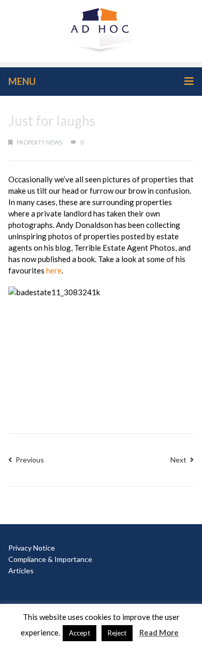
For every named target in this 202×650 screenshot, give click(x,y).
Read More (159, 632)
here (54, 270)
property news (39, 142)
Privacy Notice (31, 547)
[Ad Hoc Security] (101, 30)
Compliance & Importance (50, 559)
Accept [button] (79, 633)
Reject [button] (117, 633)
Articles (21, 570)
